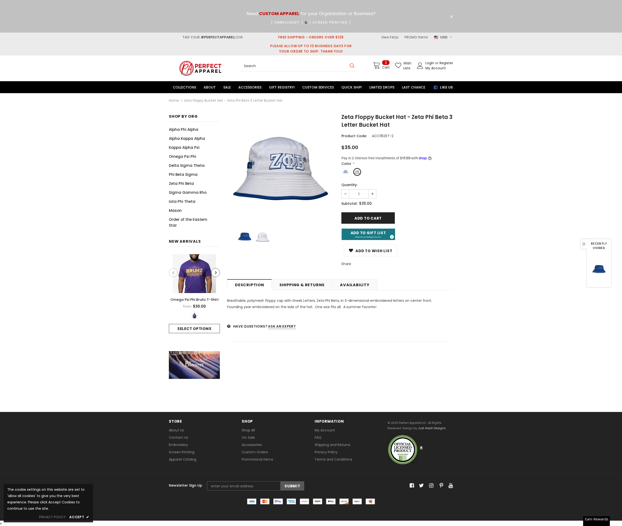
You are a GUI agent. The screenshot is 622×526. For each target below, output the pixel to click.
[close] (451, 16)
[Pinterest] (440, 486)
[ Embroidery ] (287, 22)
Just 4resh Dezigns (432, 428)
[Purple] (194, 315)
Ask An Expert (282, 326)
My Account (435, 68)
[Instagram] (430, 486)
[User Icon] (420, 65)
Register (446, 63)
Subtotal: (349, 203)
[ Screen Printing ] (330, 22)
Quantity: (349, 184)
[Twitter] (421, 486)
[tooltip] (391, 236)
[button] (368, 234)
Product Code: (354, 136)
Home (174, 100)
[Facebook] (411, 486)
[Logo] (200, 68)
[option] (194, 293)
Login (430, 63)
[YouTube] (450, 486)
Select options (194, 328)
